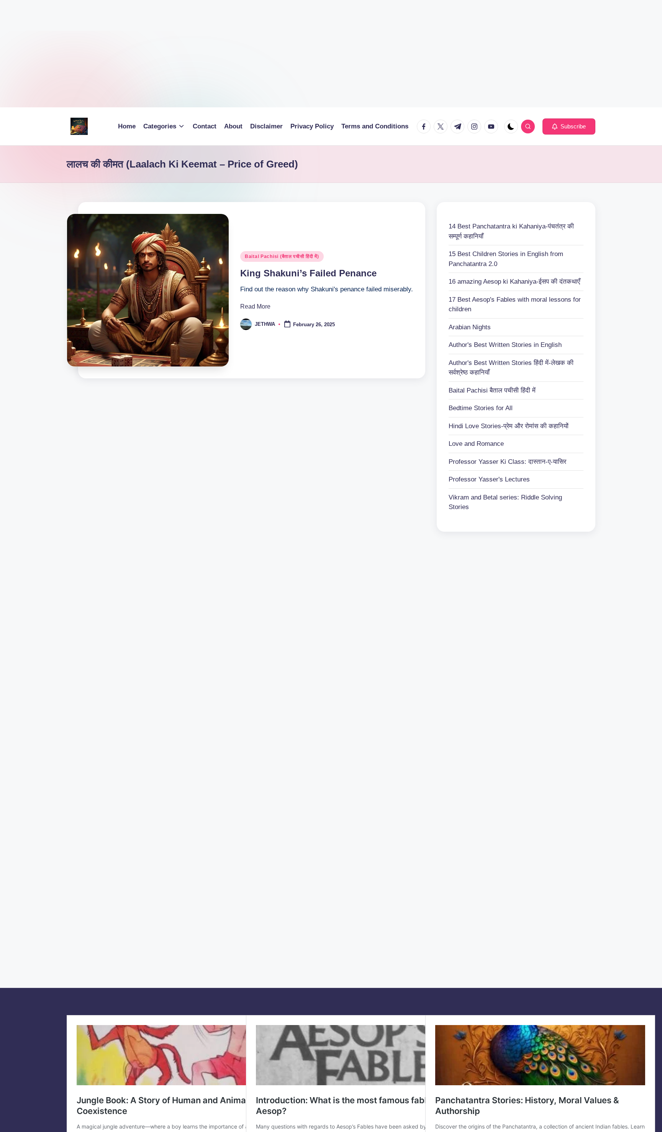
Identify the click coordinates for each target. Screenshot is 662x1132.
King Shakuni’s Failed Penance (308, 273)
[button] (568, 126)
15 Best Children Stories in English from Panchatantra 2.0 (506, 259)
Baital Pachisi (492, 390)
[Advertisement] (230, 53)
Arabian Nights (470, 327)
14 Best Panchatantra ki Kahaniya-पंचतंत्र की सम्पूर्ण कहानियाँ (511, 231)
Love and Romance (476, 443)
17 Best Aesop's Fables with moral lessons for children (515, 304)
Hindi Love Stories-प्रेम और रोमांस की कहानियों (509, 426)
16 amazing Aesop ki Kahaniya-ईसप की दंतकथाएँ (514, 281)
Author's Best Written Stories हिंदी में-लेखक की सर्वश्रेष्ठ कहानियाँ (511, 367)
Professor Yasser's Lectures (489, 479)
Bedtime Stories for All (481, 408)
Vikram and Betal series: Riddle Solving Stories (505, 502)
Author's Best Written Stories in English (505, 344)
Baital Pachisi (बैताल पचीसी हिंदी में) (282, 256)
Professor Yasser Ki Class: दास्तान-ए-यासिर (507, 461)
